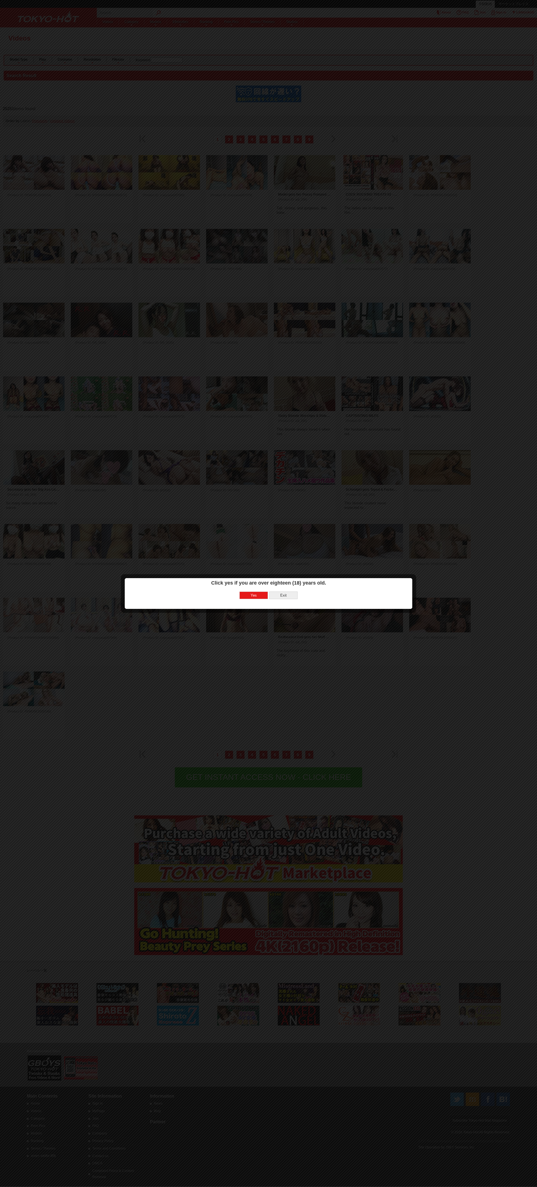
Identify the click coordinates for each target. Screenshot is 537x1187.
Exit (283, 595)
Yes (254, 595)
